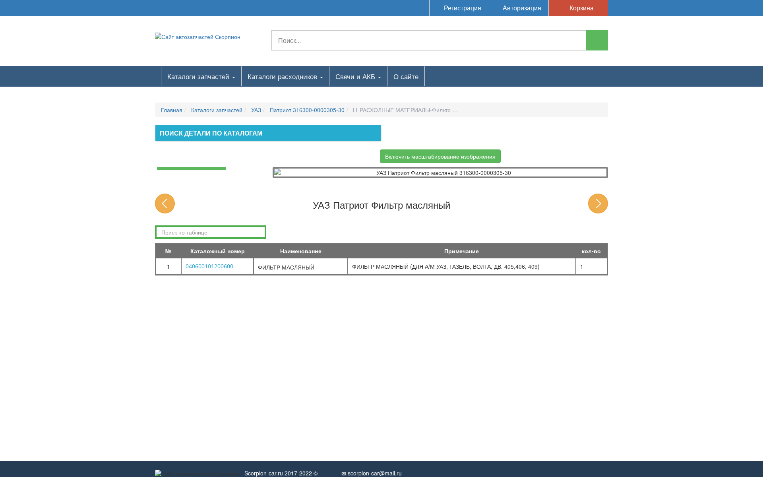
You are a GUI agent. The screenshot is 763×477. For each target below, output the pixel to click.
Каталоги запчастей (199, 76)
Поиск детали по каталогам (211, 133)
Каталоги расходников (283, 76)
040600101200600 (209, 266)
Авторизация (521, 7)
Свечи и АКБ (356, 76)
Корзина (581, 7)
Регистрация (461, 7)
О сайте (405, 76)
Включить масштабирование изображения (440, 156)
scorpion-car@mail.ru (374, 473)
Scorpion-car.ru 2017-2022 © (281, 473)
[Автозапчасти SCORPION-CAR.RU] (197, 36)
